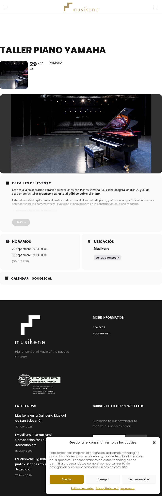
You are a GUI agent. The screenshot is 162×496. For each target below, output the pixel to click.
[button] (154, 443)
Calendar (20, 279)
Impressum (128, 488)
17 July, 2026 (23, 475)
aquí (53, 211)
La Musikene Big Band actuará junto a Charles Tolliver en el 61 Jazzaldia (38, 464)
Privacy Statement (107, 488)
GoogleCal (42, 279)
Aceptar (67, 479)
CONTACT (99, 327)
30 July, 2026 (23, 426)
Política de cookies (82, 488)
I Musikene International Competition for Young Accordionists (33, 440)
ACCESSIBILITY (101, 333)
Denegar (102, 479)
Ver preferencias (139, 479)
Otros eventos (106, 257)
